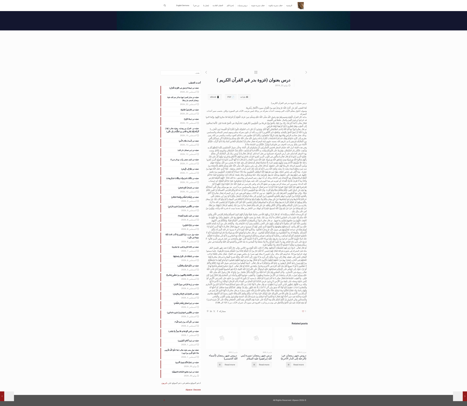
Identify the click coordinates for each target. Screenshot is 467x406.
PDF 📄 (230, 97)
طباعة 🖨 (244, 97)
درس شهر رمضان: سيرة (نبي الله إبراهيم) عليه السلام (256, 357)
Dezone (197, 389)
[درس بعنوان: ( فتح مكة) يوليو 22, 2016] (7, 396)
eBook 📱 (214, 97)
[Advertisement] (233, 49)
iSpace (189, 389)
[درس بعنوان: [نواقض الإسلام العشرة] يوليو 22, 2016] (460, 396)
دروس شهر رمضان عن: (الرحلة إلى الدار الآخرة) (293, 357)
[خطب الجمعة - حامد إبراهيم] (301, 5)
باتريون (164, 383)
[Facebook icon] (164, 400)
